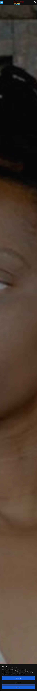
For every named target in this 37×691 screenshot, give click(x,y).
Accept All (18, 678)
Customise (18, 683)
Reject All (18, 687)
